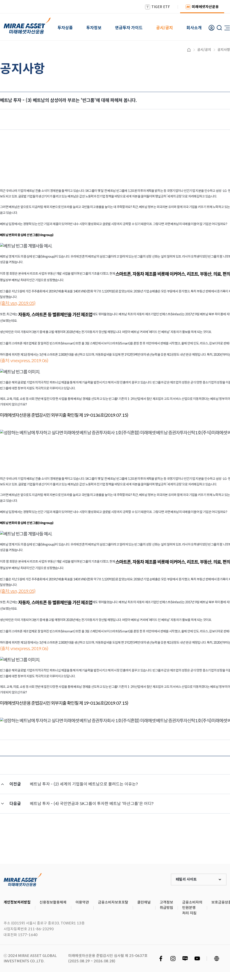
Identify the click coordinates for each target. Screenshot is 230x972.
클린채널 (144, 902)
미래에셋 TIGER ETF (23, 879)
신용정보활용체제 (53, 902)
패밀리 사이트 (186, 879)
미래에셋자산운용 (205, 6)
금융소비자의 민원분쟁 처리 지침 (192, 907)
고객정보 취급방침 (166, 905)
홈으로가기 (189, 50)
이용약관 (82, 902)
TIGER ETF (160, 6)
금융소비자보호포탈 (113, 902)
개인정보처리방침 (17, 902)
